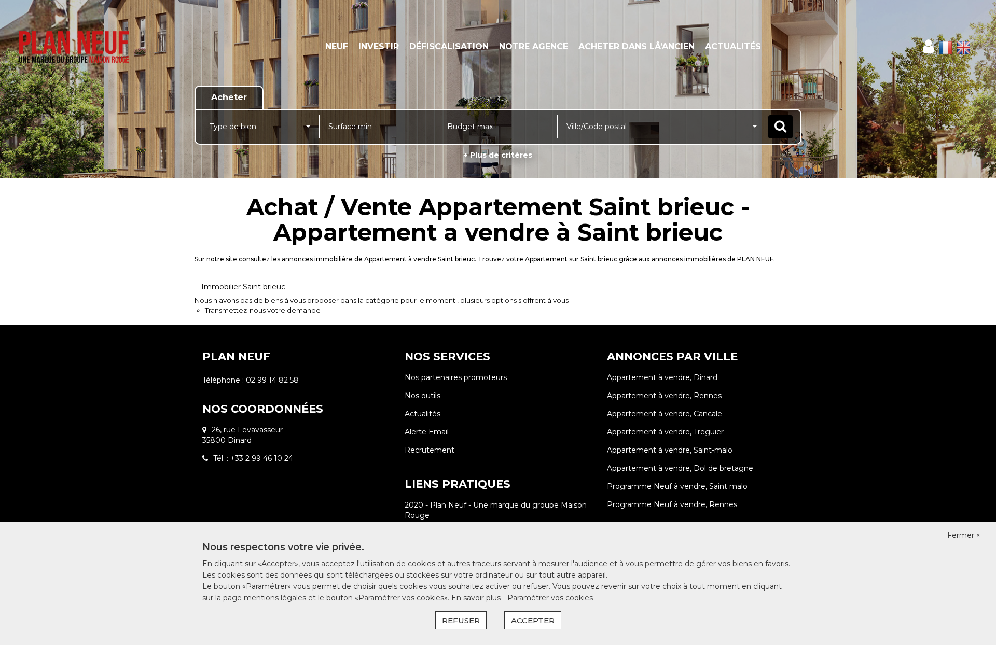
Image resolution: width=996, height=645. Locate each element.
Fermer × (963, 535)
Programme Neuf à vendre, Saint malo (677, 486)
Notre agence (533, 46)
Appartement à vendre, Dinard (662, 377)
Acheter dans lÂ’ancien (636, 46)
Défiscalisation (449, 46)
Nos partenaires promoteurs (456, 377)
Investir (378, 46)
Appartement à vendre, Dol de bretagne (680, 468)
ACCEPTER (533, 620)
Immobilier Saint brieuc (243, 286)
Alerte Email (427, 432)
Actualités (733, 46)
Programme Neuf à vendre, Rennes (672, 504)
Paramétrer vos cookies (550, 597)
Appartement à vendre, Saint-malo (669, 450)
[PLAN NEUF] (90, 47)
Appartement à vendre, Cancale (664, 413)
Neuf (336, 46)
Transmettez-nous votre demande (263, 310)
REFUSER (461, 620)
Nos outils (422, 395)
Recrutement (429, 450)
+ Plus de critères (498, 155)
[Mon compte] (928, 46)
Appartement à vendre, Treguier (665, 432)
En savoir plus (477, 597)
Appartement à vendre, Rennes (664, 395)
